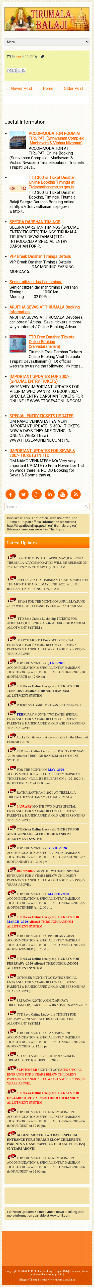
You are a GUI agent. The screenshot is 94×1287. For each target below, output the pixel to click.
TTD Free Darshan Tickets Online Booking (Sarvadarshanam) (51, 342)
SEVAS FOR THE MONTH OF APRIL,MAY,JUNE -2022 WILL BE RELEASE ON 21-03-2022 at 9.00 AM (46, 603)
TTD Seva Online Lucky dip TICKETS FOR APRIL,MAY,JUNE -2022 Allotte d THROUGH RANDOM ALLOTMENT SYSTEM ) (46, 623)
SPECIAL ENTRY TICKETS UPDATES (41, 415)
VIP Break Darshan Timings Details (40, 256)
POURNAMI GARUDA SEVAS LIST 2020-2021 (49, 705)
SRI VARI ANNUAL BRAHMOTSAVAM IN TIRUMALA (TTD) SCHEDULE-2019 (41, 1057)
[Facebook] (11, 498)
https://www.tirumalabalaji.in (58, 1279)
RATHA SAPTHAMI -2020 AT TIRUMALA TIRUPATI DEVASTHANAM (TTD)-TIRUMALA (41, 794)
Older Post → (76, 88)
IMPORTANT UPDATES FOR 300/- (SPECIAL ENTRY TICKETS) (39, 379)
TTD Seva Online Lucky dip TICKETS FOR (48, 829)
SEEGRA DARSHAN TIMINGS (35, 221)
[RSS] (76, 498)
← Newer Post (19, 88)
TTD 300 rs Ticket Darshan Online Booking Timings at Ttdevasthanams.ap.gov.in (52, 182)
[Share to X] (18, 70)
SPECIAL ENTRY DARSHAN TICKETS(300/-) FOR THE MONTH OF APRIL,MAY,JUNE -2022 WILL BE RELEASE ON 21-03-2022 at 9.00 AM (47, 584)
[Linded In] (50, 498)
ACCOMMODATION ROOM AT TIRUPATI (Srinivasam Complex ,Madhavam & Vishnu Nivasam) (56, 138)
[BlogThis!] (14, 70)
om (18, 56)
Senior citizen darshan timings (36, 281)
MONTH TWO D (49, 1069)
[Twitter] (24, 498)
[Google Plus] (37, 498)
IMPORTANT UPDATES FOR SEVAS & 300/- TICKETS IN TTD (42, 453)
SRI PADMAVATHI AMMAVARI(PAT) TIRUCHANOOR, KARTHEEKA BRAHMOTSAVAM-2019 (47, 1002)
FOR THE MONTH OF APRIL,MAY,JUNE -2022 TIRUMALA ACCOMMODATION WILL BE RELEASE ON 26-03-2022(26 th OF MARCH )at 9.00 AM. (47, 562)
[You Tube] (63, 498)
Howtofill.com (60, 1215)
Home (48, 88)
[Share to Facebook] (23, 70)
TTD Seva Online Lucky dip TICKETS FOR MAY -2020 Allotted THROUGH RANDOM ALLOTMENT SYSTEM (45, 755)
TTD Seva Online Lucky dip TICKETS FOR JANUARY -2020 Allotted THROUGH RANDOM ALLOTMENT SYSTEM (41, 1019)
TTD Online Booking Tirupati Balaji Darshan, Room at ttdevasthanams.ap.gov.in (58, 1273)
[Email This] (9, 70)
